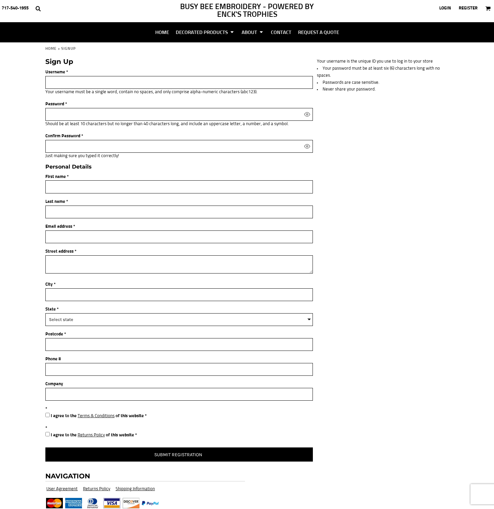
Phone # (53, 359)
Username (55, 72)
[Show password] (307, 114)
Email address (58, 226)
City (49, 284)
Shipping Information (135, 489)
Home (50, 48)
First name (55, 177)
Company (54, 384)
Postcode (54, 334)
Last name (55, 201)
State (50, 309)
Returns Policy (91, 435)
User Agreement (62, 489)
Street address (59, 251)
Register (468, 8)
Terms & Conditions (96, 416)
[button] (38, 8)
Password (54, 104)
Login (445, 8)
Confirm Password (62, 136)
